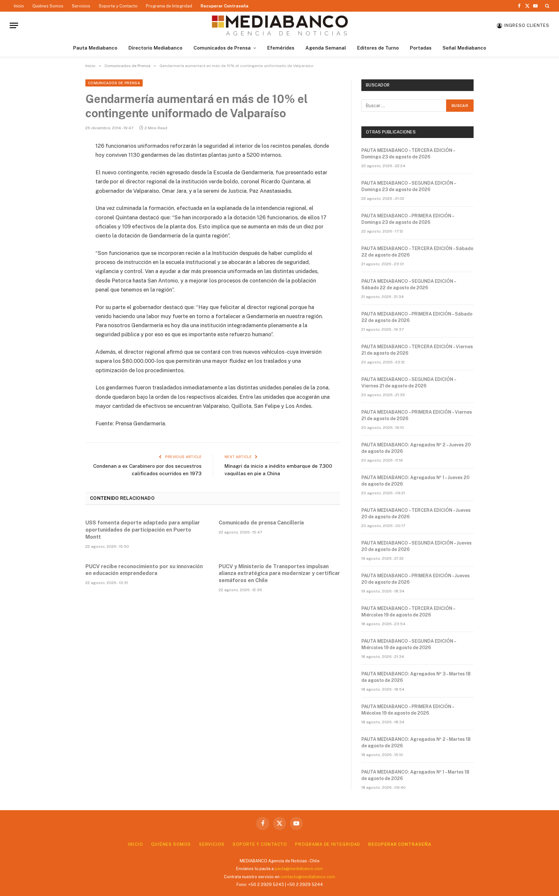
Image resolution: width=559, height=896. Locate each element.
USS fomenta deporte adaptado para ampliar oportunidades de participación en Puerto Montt (142, 530)
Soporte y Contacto (118, 6)
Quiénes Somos (47, 6)
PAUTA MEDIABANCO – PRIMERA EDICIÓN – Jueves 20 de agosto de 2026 (415, 579)
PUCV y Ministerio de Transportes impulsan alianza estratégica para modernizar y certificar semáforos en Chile (279, 573)
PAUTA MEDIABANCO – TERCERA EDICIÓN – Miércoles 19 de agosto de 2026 (408, 611)
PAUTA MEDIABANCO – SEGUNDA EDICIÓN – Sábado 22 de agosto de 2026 (408, 284)
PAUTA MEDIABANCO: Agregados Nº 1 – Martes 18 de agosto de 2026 (415, 775)
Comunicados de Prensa (222, 48)
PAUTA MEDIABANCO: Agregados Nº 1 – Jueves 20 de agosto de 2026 (415, 481)
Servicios (81, 6)
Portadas (421, 48)
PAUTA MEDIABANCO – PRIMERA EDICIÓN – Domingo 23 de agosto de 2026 (407, 219)
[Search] (546, 6)
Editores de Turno (378, 48)
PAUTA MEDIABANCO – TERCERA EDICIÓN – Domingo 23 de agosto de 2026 (408, 153)
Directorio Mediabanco (155, 48)
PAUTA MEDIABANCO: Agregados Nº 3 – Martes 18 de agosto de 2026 (416, 677)
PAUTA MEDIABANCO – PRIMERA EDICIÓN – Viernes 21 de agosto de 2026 (416, 415)
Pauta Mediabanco (95, 48)
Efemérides (280, 48)
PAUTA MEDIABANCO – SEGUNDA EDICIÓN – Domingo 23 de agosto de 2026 (408, 186)
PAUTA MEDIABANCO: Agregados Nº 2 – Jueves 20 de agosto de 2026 (416, 448)
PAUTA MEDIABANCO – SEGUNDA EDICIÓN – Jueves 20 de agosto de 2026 (416, 546)
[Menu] (14, 25)
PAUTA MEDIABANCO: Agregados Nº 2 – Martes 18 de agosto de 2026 (416, 742)
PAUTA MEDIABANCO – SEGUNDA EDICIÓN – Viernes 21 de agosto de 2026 (408, 382)
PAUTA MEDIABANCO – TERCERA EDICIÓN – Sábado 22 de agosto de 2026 (417, 252)
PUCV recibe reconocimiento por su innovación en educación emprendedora (144, 570)
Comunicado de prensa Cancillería (261, 523)
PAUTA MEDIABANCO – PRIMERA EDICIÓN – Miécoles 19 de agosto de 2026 (407, 710)
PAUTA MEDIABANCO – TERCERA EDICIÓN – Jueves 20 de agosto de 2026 (416, 513)
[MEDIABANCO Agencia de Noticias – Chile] (279, 25)
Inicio (19, 6)
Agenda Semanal (325, 48)
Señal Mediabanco (464, 48)
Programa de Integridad (169, 6)
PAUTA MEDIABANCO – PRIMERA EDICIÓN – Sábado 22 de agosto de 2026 (416, 317)
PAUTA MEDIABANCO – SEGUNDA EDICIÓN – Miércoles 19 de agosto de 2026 (408, 644)
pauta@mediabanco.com (299, 868)
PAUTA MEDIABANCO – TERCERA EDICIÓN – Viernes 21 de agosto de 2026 (417, 350)
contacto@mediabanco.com (307, 876)
